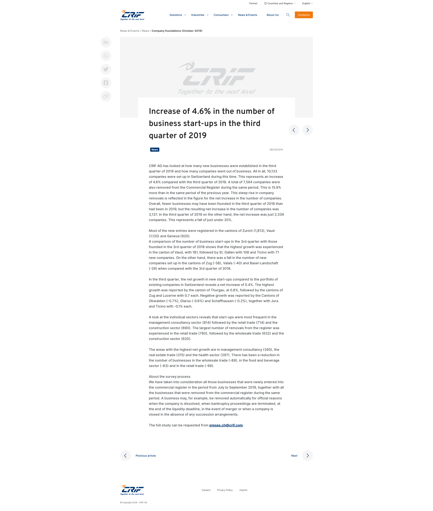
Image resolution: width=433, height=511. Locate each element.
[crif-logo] (132, 14)
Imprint (243, 490)
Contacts (304, 15)
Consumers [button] (221, 15)
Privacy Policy (225, 490)
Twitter (105, 69)
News (145, 30)
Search (288, 14)
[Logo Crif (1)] (132, 489)
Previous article (146, 455)
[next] (307, 130)
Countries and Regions (280, 3)
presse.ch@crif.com (226, 425)
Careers (206, 490)
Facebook (105, 82)
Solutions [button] (176, 15)
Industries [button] (197, 15)
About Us (273, 15)
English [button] (306, 3)
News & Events (247, 15)
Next (294, 455)
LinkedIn (105, 42)
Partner (253, 3)
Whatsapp (105, 55)
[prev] (294, 130)
